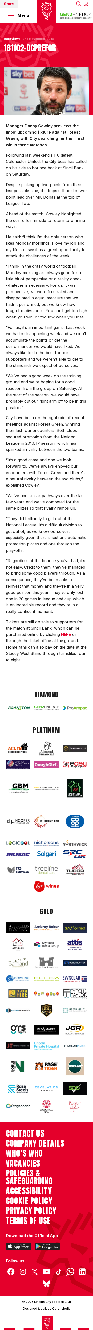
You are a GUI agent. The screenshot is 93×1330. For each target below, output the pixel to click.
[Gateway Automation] (18, 1010)
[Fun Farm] (46, 993)
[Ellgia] (46, 979)
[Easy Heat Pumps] (75, 765)
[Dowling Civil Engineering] (18, 979)
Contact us (25, 1134)
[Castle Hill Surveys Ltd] (46, 963)
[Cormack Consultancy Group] (18, 764)
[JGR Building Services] (75, 1030)
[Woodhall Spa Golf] (46, 1106)
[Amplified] (75, 928)
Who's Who (24, 1153)
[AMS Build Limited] (18, 944)
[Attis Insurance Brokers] (75, 944)
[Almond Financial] (46, 748)
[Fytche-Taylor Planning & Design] (75, 993)
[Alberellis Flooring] (18, 927)
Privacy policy (31, 1211)
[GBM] (18, 788)
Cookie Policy (29, 1201)
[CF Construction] (75, 963)
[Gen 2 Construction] (46, 788)
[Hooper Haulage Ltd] (18, 821)
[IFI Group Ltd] (46, 821)
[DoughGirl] (46, 764)
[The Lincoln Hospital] (46, 1046)
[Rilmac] (18, 854)
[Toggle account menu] (87, 4)
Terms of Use (28, 1221)
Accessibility (29, 1191)
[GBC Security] (46, 1010)
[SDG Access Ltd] (75, 1088)
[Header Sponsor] (75, 15)
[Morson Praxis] (75, 1046)
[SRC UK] (75, 854)
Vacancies (23, 1163)
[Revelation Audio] (46, 1088)
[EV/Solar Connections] (75, 979)
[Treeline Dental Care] (46, 870)
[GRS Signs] (18, 1029)
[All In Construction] (18, 748)
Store (9, 4)
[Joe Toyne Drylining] (18, 1045)
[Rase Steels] (18, 1088)
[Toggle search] (78, 4)
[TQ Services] (18, 869)
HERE (66, 634)
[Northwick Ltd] (75, 843)
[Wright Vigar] (75, 1106)
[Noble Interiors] (18, 1066)
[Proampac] (75, 708)
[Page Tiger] (46, 1066)
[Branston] (18, 708)
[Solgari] (46, 854)
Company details (35, 1143)
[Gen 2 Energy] (46, 708)
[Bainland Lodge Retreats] (18, 962)
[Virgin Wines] (46, 886)
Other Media (61, 1308)
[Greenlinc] (75, 788)
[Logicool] (18, 843)
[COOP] (75, 821)
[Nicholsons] (46, 843)
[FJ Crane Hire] (18, 993)
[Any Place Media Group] (46, 945)
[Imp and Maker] (46, 1030)
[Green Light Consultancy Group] (75, 1010)
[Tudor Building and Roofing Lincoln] (75, 869)
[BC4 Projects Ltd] (75, 748)
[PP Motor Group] (75, 1066)
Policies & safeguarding (29, 1177)
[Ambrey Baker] (46, 928)
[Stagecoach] (18, 1106)
